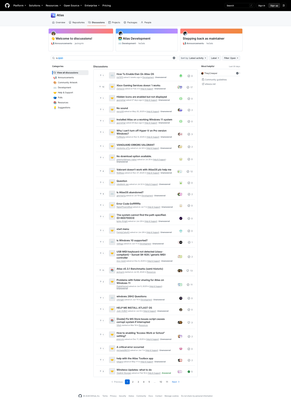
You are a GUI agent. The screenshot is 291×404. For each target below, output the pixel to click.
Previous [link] (118, 381)
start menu (123, 229)
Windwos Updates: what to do (134, 369)
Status (131, 396)
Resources (52, 5)
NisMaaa (120, 173)
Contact (158, 396)
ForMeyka (121, 137)
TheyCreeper (210, 73)
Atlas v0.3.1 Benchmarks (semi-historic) (140, 268)
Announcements (61, 43)
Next (174, 381)
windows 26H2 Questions (132, 296)
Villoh (119, 325)
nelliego (120, 243)
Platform (18, 5)
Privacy (113, 396)
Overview (60, 22)
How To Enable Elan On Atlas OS (135, 74)
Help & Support (146, 89)
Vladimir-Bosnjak (124, 373)
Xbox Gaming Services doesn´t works (138, 85)
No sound (122, 108)
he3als (141, 43)
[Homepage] (7, 5)
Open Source (71, 5)
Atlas (60, 15)
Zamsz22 (120, 89)
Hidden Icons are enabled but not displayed (142, 96)
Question (122, 180)
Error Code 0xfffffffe (128, 203)
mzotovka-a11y (123, 148)
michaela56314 (123, 350)
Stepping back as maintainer (203, 38)
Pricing (106, 5)
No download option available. (134, 156)
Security (122, 396)
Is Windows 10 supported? (132, 240)
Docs (151, 396)
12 (191, 171)
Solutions (34, 5)
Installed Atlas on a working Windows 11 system (144, 119)
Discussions (98, 22)
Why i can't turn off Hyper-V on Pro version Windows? (142, 132)
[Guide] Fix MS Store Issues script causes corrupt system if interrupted (141, 320)
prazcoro (120, 339)
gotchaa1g (121, 195)
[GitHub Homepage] (80, 396)
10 (161, 381)
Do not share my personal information (197, 396)
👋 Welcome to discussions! (71, 38)
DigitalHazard (122, 286)
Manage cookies (172, 396)
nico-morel (121, 261)
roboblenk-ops (123, 184)
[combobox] (113, 58)
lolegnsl (120, 361)
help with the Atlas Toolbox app (135, 358)
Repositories (78, 22)
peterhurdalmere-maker (127, 159)
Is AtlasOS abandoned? (130, 192)
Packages (132, 22)
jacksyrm (79, 43)
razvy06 (120, 111)
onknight (120, 299)
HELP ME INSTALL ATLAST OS (134, 307)
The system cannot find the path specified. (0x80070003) (141, 216)
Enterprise (91, 5)
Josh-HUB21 (122, 311)
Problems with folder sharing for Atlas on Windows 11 (140, 281)
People (147, 22)
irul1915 (120, 77)
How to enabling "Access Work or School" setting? (141, 334)
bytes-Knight (122, 221)
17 (191, 87)
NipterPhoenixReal (124, 207)
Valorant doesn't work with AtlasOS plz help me (144, 169)
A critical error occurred (130, 346)
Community (141, 396)
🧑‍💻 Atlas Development (134, 38)
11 (191, 284)
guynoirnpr (121, 100)
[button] (174, 58)
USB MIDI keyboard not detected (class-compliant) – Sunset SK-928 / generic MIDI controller (141, 254)
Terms (105, 396)
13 (191, 270)
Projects (116, 22)
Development (127, 43)
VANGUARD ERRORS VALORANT (136, 144)
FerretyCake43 (123, 232)
